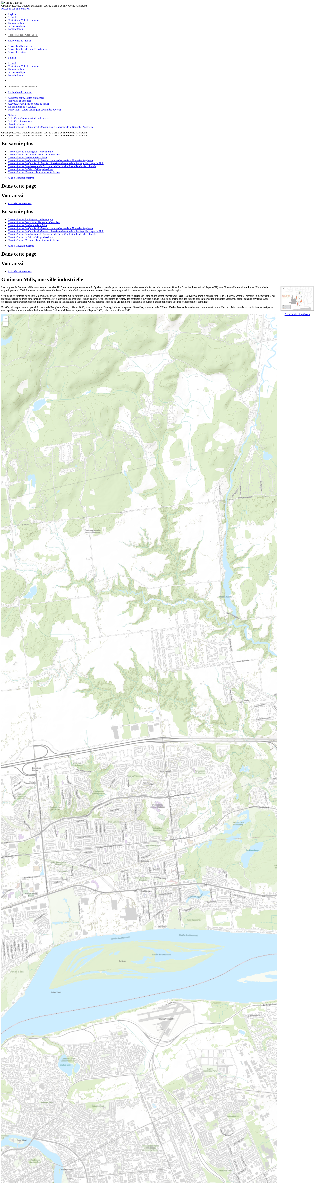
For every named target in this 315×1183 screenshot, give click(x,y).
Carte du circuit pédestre (297, 314)
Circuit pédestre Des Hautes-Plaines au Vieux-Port (34, 154)
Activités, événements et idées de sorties (28, 103)
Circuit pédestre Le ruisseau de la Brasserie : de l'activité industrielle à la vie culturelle (52, 166)
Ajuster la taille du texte (20, 46)
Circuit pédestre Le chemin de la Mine (27, 157)
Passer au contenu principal (15, 8)
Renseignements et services (22, 106)
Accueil (12, 17)
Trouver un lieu (16, 23)
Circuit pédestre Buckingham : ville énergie (30, 151)
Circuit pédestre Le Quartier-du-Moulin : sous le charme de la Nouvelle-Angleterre (50, 127)
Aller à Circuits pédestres (21, 177)
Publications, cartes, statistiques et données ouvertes (34, 109)
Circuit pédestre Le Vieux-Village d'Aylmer (30, 169)
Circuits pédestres (17, 124)
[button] (5, 318)
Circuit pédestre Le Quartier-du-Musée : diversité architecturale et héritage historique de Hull (56, 163)
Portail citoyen (15, 29)
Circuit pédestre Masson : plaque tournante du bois (34, 172)
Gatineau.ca (14, 115)
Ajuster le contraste (18, 52)
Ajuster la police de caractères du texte (28, 49)
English (12, 14)
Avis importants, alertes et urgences (26, 97)
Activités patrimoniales (20, 121)
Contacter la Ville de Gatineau (23, 20)
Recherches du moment (20, 40)
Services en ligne (16, 26)
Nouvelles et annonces (19, 100)
